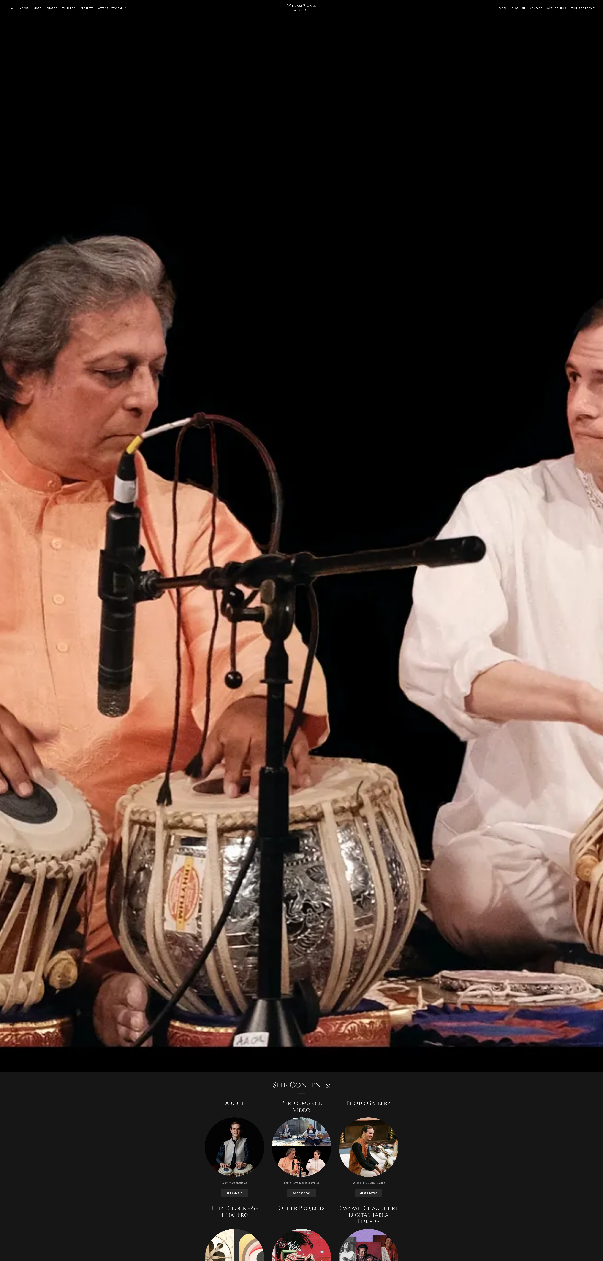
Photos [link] (51, 8)
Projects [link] (86, 8)
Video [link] (37, 8)
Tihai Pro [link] (68, 8)
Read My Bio (234, 1193)
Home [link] (11, 8)
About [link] (24, 8)
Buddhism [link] (518, 8)
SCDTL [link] (503, 8)
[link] (301, 10)
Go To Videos (301, 1193)
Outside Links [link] (556, 8)
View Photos (369, 1193)
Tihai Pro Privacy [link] (583, 8)
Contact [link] (536, 8)
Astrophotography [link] (112, 8)
